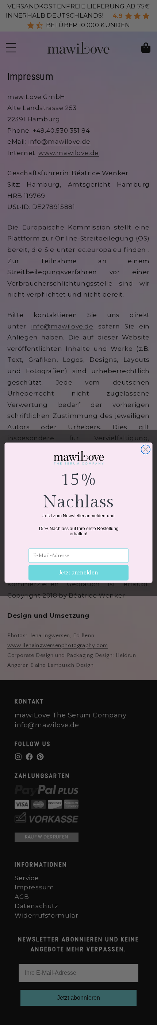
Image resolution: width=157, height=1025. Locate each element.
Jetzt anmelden (78, 572)
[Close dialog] (145, 449)
